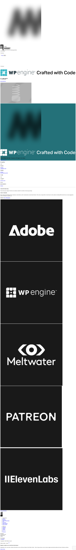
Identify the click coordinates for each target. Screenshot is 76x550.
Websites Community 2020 (3, 168)
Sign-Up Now (2, 549)
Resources (4, 519)
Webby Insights (5, 523)
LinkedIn (3, 528)
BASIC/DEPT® (3, 81)
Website (1, 185)
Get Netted (4, 522)
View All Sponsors (7, 197)
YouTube (3, 529)
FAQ (3, 521)
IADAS (3, 518)
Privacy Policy (4, 524)
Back (2, 55)
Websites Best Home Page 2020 (4, 172)
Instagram (4, 527)
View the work (2, 180)
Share (5, 55)
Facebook (4, 531)
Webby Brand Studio (5, 520)
